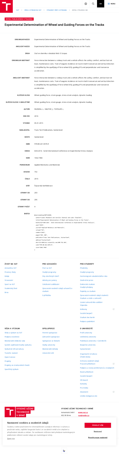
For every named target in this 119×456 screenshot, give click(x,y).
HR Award (84, 380)
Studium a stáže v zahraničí (90, 298)
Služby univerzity (48, 345)
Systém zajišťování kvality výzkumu (18, 345)
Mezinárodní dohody (50, 349)
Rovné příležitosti (86, 372)
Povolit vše (97, 425)
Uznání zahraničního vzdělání (91, 302)
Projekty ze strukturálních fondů (17, 365)
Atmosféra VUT (11, 268)
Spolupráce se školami (51, 341)
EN (101, 4)
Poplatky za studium (88, 291)
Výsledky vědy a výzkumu (57, 10)
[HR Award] (64, 451)
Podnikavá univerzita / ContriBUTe (93, 341)
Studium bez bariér (87, 317)
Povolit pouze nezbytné (97, 437)
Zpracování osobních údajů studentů (94, 295)
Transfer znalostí (11, 353)
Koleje (7, 276)
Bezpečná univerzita (88, 345)
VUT (17, 10)
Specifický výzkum (12, 369)
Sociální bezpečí (86, 313)
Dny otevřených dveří (50, 276)
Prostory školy (10, 272)
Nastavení (98, 431)
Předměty (84, 268)
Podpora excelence (12, 337)
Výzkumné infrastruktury (14, 349)
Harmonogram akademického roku (93, 276)
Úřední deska (85, 357)
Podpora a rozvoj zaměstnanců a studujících (97, 368)
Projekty (8, 361)
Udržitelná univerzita (88, 337)
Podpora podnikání (87, 321)
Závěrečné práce (86, 280)
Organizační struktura (88, 354)
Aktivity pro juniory (49, 280)
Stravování (9, 280)
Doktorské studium (87, 284)
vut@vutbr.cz (83, 415)
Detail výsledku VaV (80, 10)
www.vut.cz (83, 412)
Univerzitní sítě (48, 353)
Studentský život (11, 288)
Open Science (10, 357)
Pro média (84, 388)
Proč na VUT (47, 268)
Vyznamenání (85, 349)
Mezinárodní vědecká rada (15, 341)
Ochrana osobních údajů (89, 361)
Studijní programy (49, 272)
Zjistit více (11, 439)
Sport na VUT (10, 284)
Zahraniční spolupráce (51, 337)
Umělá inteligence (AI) (88, 396)
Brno (6, 292)
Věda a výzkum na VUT (32, 10)
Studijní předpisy (86, 287)
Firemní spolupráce (49, 333)
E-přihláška (46, 295)
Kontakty (83, 384)
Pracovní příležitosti (90, 364)
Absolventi (87, 392)
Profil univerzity (86, 333)
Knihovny (86, 309)
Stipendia (83, 305)
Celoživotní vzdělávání (50, 284)
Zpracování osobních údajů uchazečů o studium (57, 289)
